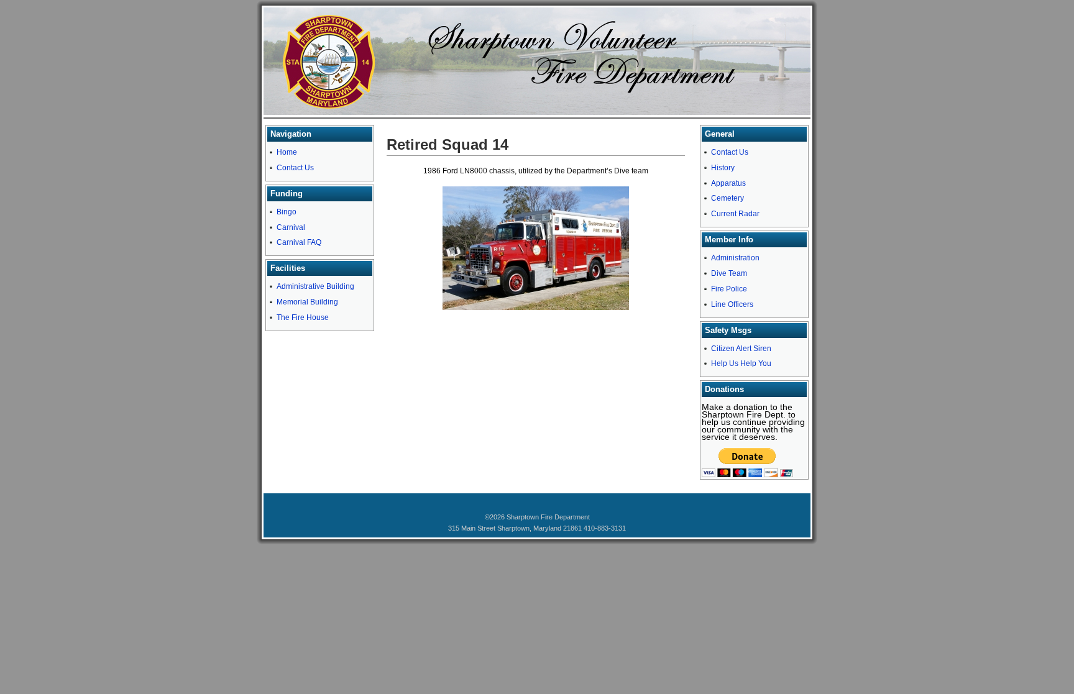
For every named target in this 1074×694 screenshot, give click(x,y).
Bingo (286, 212)
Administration (735, 257)
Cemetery (727, 198)
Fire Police (729, 289)
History (723, 167)
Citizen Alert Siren (741, 348)
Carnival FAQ (299, 242)
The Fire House (303, 317)
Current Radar (735, 213)
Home (287, 152)
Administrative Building (315, 286)
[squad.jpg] (536, 307)
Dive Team (729, 273)
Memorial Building (307, 302)
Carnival (291, 227)
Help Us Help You (741, 363)
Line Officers (732, 304)
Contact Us (295, 167)
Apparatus (728, 183)
